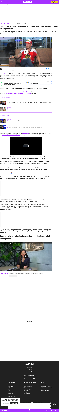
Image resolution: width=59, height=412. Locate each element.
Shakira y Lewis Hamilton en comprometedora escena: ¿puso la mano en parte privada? (27, 109)
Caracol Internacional (11, 396)
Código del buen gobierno (28, 389)
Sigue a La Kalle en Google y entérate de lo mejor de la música (26, 173)
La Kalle (1, 23)
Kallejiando (34, 273)
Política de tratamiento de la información (48, 387)
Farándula (13, 23)
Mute (47, 410)
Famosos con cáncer (19, 273)
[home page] (29, 2)
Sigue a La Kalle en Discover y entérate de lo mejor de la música (39, 82)
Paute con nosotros (27, 393)
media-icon (29, 410)
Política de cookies (44, 389)
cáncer (3, 73)
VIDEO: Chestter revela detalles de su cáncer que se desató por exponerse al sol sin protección (34, 23)
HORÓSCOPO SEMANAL (14, 4)
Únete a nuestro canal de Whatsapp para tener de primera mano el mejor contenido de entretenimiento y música (14, 83)
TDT (24, 387)
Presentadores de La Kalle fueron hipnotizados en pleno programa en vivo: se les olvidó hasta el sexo (30, 102)
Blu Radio (9, 389)
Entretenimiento (7, 23)
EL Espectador (10, 393)
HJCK (9, 390)
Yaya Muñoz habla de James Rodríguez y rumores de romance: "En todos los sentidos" (26, 127)
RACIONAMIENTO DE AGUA (24, 4)
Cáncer (41, 273)
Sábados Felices (13, 275)
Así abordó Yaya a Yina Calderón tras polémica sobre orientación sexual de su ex (25, 120)
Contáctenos (26, 390)
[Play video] (26, 52)
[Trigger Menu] (2, 2)
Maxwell (27, 273)
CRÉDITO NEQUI (33, 4)
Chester (11, 273)
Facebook (46, 69)
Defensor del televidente (28, 386)
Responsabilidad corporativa (46, 386)
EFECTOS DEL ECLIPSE (41, 4)
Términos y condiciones (45, 390)
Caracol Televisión (11, 386)
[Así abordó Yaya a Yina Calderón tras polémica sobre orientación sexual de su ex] (3, 121)
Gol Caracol (10, 387)
